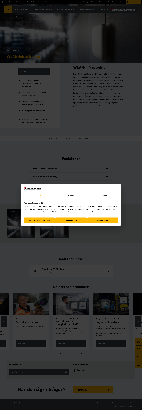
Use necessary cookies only (39, 220)
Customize (70, 220)
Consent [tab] (37, 196)
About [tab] (104, 196)
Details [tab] (71, 196)
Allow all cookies (102, 220)
